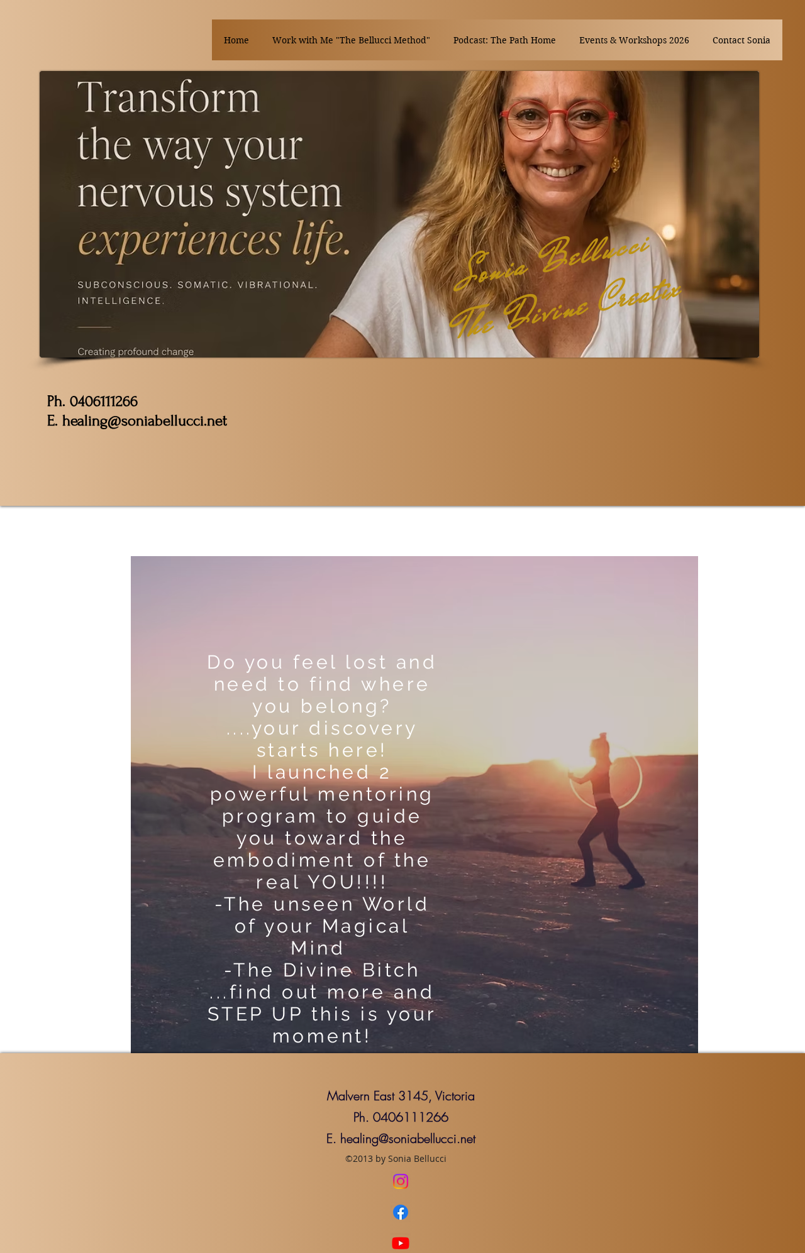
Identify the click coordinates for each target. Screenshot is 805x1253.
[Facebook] (401, 1212)
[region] (414, 804)
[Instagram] (401, 1181)
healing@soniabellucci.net (407, 1138)
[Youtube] (401, 1243)
